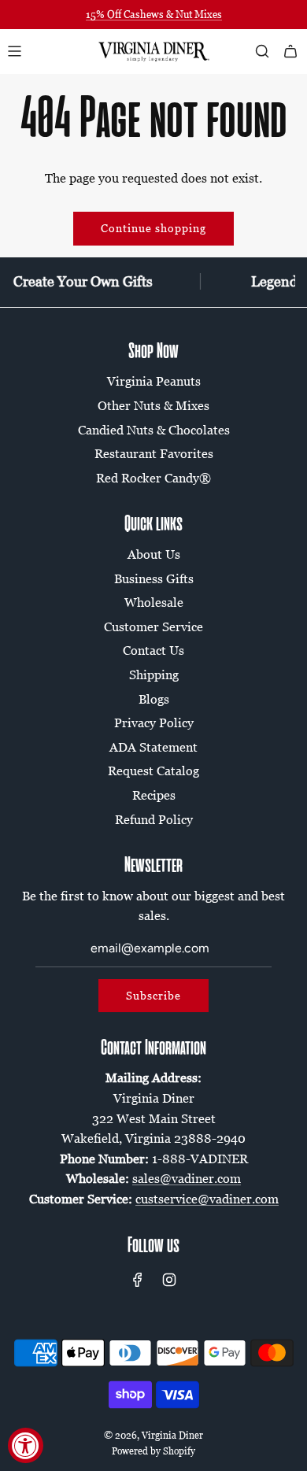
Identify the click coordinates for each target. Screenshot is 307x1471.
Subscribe (153, 995)
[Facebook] (138, 1280)
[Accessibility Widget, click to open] (25, 1445)
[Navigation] (14, 51)
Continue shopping (153, 228)
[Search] (262, 51)
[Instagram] (169, 1280)
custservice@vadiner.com (207, 1199)
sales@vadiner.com (186, 1178)
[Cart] (290, 51)
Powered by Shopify (153, 1451)
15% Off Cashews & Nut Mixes (154, 14)
